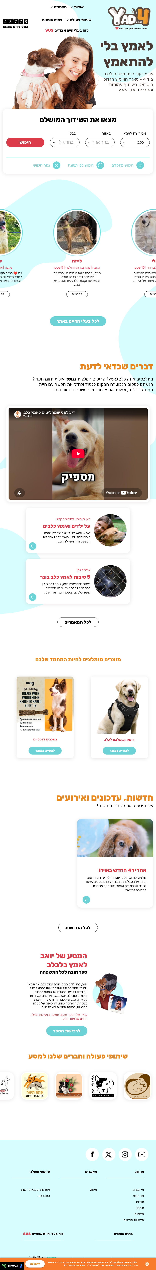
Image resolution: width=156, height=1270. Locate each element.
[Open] (124, 142)
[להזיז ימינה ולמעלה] (5, 1265)
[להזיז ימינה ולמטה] (5, 1267)
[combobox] (135, 142)
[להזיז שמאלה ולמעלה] (3, 1265)
